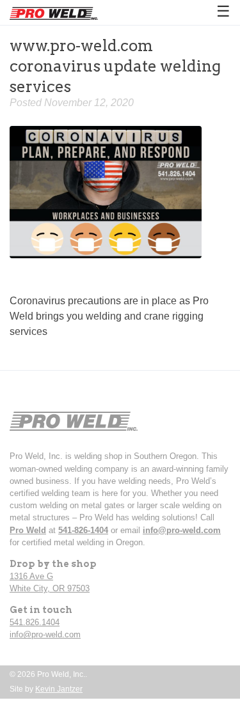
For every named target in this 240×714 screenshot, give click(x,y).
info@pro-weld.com (182, 530)
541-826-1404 (83, 530)
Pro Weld (28, 530)
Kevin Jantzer (59, 689)
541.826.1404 (35, 622)
